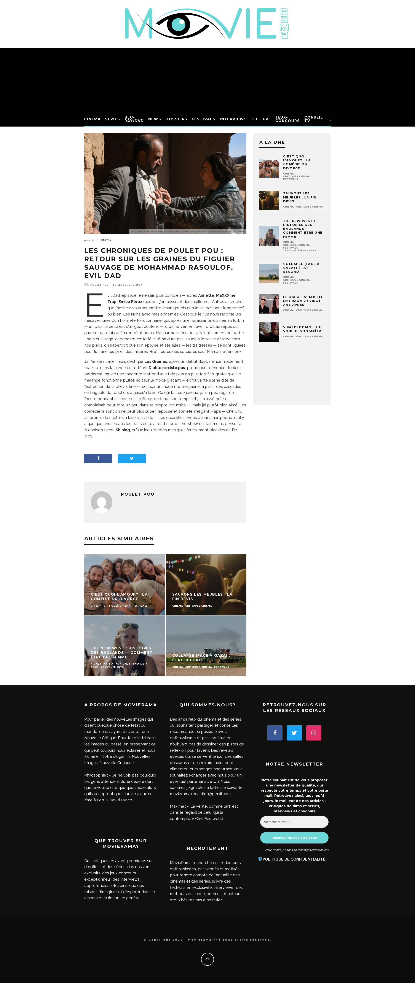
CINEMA (92, 119)
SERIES (112, 119)
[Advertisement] (207, 80)
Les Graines (155, 361)
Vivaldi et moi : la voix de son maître (303, 329)
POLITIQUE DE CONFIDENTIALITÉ (294, 859)
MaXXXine (226, 295)
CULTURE (261, 119)
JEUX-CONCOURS (287, 119)
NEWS (154, 119)
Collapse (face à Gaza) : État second (301, 268)
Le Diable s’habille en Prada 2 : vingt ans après (303, 301)
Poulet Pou (99, 285)
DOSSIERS (176, 119)
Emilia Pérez (130, 301)
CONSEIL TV (313, 119)
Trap (112, 301)
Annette (206, 295)
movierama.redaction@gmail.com (200, 793)
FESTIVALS (203, 119)
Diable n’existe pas (167, 367)
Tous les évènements (299, 250)
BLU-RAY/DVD (134, 119)
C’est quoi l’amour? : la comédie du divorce (297, 162)
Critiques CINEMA (296, 176)
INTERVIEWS (233, 119)
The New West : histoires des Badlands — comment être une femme (302, 229)
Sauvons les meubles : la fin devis (299, 197)
